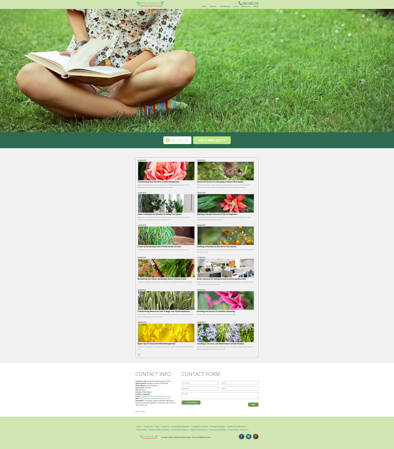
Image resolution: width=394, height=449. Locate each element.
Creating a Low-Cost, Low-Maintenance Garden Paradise (220, 343)
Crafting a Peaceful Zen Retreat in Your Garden (216, 246)
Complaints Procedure (199, 426)
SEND (253, 404)
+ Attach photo (191, 402)
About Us (243, 430)
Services (213, 6)
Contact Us (245, 6)
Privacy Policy (141, 430)
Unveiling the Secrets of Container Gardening (216, 311)
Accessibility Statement (180, 426)
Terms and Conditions (180, 430)
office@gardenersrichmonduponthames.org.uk (156, 396)
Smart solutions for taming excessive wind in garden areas (221, 279)
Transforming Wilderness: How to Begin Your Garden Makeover (164, 311)
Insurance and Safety (218, 430)
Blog (236, 6)
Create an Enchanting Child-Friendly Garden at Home (159, 246)
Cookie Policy (233, 430)
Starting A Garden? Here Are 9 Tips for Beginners (217, 214)
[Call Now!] (250, 3)
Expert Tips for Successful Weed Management (157, 343)
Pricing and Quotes (218, 426)
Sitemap (138, 411)
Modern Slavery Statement (159, 430)
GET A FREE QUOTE (212, 140)
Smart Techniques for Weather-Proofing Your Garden (160, 214)
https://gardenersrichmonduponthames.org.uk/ (154, 398)
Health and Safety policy (236, 426)
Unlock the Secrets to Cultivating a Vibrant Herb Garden (220, 182)
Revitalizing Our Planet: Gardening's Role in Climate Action (162, 279)
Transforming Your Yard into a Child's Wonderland (158, 182)
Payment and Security (199, 430)
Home (204, 6)
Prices (256, 6)
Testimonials (225, 6)
